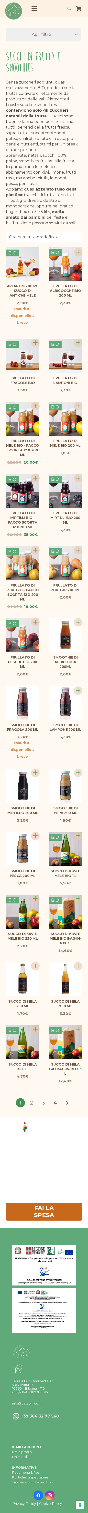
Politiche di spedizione (30, 1477)
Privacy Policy (24, 1503)
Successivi (67, 1104)
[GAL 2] (44, 1265)
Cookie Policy (50, 1503)
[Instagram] (50, 1495)
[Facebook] (38, 1495)
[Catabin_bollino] (13, 11)
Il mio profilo (22, 1452)
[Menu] (34, 8)
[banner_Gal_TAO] (44, 1310)
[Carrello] (78, 8)
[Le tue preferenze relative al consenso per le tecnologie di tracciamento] (80, 1505)
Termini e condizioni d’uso (32, 1482)
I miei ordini (21, 1457)
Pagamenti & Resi (26, 1472)
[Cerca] (69, 8)
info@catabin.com (27, 1403)
